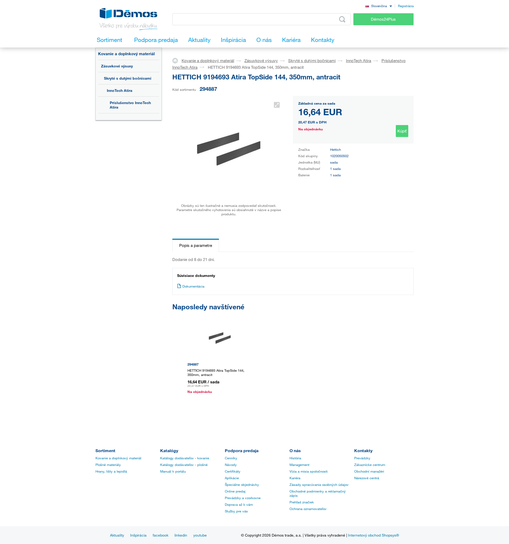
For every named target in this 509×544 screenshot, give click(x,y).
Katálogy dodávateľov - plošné (184, 464)
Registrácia (406, 6)
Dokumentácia (193, 286)
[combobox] (378, 5)
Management (299, 464)
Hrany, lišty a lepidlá (111, 471)
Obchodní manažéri (369, 471)
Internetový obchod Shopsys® (373, 535)
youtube (200, 535)
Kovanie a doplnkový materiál (126, 53)
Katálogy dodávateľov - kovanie (184, 458)
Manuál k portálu (173, 471)
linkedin (180, 535)
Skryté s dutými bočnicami (127, 78)
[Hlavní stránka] (177, 60)
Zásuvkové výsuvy (117, 66)
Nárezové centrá (366, 478)
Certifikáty (232, 471)
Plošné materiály (108, 464)
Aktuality (117, 535)
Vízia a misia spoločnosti (308, 471)
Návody (231, 464)
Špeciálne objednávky (242, 484)
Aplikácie (232, 478)
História (295, 458)
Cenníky (231, 458)
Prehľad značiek (301, 502)
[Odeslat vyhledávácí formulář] (342, 19)
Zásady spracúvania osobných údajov (319, 484)
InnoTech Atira (119, 90)
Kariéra (294, 478)
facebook (160, 535)
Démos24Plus (383, 19)
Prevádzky (362, 458)
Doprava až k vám (239, 504)
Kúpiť (402, 130)
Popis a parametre (195, 245)
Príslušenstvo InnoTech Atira (130, 104)
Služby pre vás (236, 511)
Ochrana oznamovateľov (308, 509)
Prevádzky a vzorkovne (243, 498)
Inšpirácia (138, 535)
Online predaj (235, 491)
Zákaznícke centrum (369, 464)
